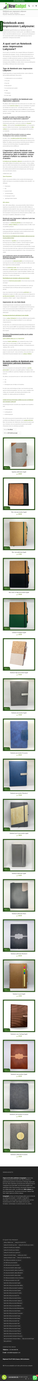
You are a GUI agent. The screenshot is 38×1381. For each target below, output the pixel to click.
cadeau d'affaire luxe (8, 1242)
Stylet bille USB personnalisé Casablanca (13, 1288)
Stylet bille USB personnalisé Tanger (12, 1328)
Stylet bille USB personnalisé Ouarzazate (13, 1313)
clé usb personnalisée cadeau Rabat (12, 1275)
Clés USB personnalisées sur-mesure (12, 1260)
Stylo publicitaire (7, 1341)
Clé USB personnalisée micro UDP (11, 1280)
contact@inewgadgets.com (13, 1352)
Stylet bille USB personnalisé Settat (12, 1326)
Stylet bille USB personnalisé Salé (12, 1323)
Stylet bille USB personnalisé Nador (12, 1310)
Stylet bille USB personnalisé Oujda (12, 1316)
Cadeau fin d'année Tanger (10, 1255)
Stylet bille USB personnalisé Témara (12, 1331)
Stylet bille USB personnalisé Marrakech (13, 1303)
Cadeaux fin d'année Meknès (23, 1257)
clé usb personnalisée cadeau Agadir (12, 1267)
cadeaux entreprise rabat (9, 1257)
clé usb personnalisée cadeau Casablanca (13, 1270)
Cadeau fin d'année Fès (20, 1242)
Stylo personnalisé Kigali (28, 1338)
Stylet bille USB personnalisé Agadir (12, 1283)
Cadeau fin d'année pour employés (12, 1247)
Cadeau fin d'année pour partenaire (12, 1252)
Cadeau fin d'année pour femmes (11, 1250)
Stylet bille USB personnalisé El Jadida (12, 1293)
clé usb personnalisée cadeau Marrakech (13, 1272)
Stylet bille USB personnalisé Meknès (12, 1305)
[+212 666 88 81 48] (4, 1377)
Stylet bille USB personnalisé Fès (11, 1295)
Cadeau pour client (22, 1255)
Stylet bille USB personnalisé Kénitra (12, 1298)
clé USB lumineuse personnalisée (11, 1265)
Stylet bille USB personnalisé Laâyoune (13, 1300)
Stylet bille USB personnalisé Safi (11, 1320)
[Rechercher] (28, 5)
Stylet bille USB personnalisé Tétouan (12, 1333)
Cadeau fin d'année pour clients (26, 1245)
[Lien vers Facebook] (31, 1378)
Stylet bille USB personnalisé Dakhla (12, 1290)
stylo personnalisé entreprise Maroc (12, 1338)
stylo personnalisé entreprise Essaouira (13, 1336)
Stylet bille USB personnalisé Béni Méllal (13, 1285)
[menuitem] (28, 5)
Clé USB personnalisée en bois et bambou (14, 1278)
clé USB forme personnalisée (10, 1262)
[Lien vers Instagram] (28, 1378)
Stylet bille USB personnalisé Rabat (12, 1318)
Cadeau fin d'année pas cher (10, 1245)
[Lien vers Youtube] (26, 1378)
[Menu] (33, 6)
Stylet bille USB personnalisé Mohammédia (14, 1308)
